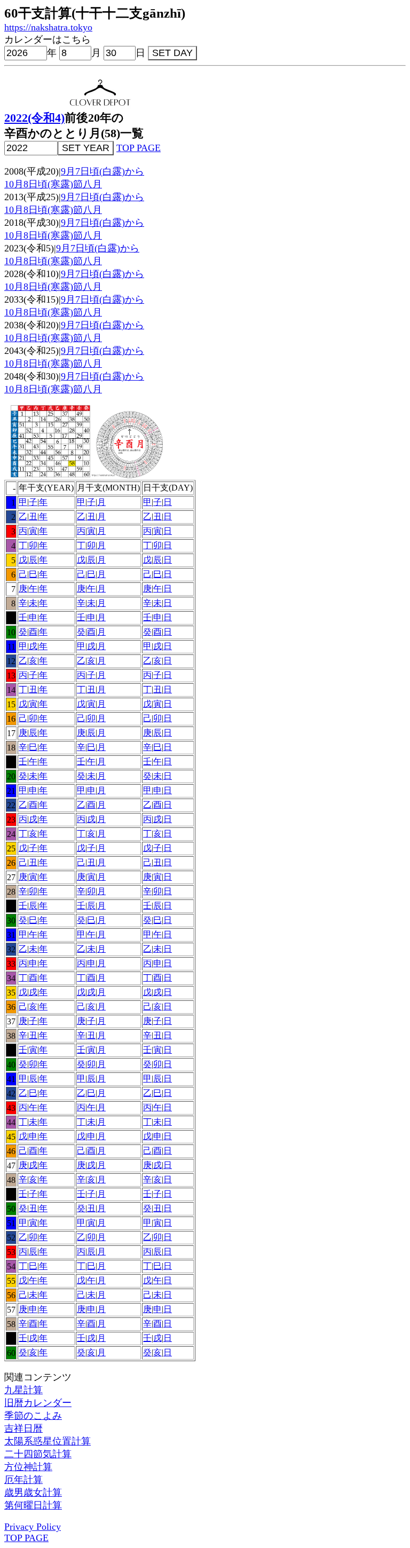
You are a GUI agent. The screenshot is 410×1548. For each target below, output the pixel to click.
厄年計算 (23, 1479)
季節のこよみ (33, 1415)
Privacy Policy (32, 1526)
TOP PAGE (138, 148)
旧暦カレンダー (38, 1402)
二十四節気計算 (38, 1454)
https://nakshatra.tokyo (48, 27)
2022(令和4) (34, 118)
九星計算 (23, 1390)
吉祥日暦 (23, 1428)
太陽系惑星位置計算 (47, 1441)
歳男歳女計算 (33, 1492)
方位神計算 (28, 1467)
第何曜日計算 (33, 1505)
